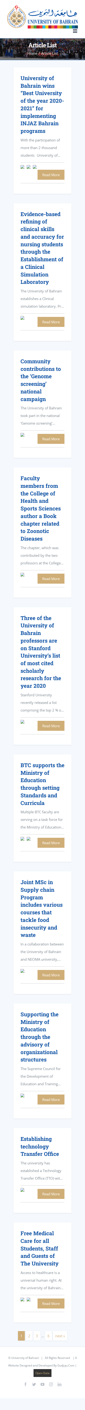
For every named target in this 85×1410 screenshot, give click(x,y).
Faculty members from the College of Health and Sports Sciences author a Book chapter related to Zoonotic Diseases (41, 508)
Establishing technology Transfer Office (40, 1146)
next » (60, 1335)
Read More (51, 174)
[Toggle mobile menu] (75, 31)
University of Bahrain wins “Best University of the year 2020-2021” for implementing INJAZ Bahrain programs (42, 104)
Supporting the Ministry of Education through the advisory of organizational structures (40, 1037)
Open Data (42, 1373)
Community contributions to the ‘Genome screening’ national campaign (41, 380)
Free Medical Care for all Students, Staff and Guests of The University (40, 1248)
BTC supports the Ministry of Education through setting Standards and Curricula (42, 783)
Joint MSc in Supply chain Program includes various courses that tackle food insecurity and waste (42, 908)
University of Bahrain (25, 1358)
